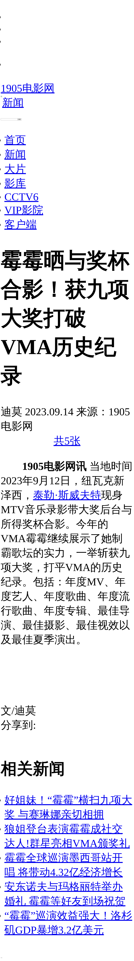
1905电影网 (28, 88)
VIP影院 (23, 210)
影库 (15, 183)
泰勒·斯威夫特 (67, 495)
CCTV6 (21, 197)
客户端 (20, 224)
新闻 (15, 154)
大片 (15, 169)
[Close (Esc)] (1, 957)
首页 (15, 140)
